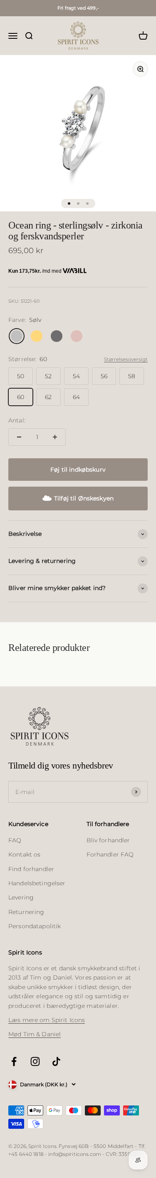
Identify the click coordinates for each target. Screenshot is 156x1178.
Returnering (26, 912)
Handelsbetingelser (37, 883)
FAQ (14, 840)
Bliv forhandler (108, 840)
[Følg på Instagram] (35, 1061)
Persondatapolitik (34, 926)
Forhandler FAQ (110, 854)
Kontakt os (24, 854)
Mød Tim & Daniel (34, 1034)
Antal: (16, 420)
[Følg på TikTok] (56, 1061)
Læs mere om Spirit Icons (46, 1020)
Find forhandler (31, 869)
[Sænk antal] (19, 437)
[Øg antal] (55, 437)
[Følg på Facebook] (14, 1061)
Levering (21, 897)
